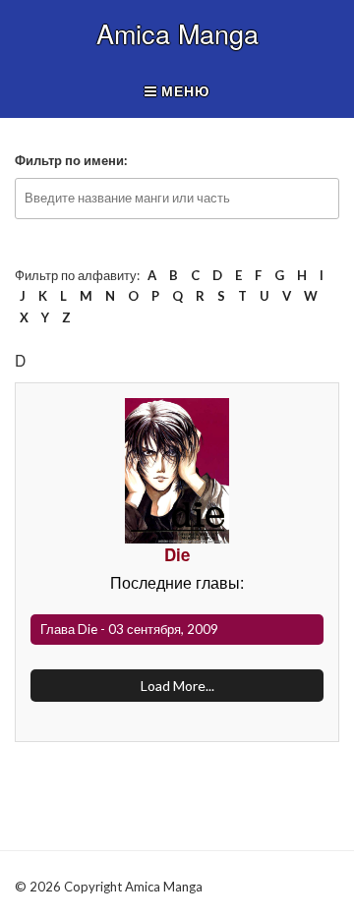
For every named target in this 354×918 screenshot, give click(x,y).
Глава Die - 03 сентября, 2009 (129, 629)
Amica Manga (177, 33)
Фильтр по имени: (71, 160)
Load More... (177, 685)
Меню (183, 91)
